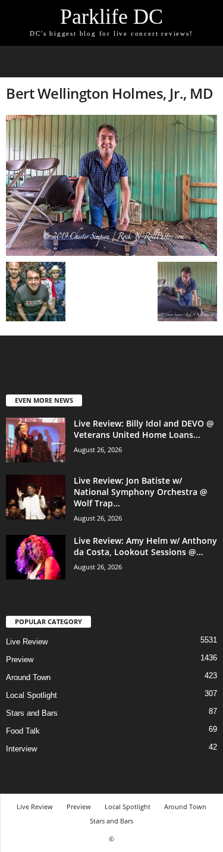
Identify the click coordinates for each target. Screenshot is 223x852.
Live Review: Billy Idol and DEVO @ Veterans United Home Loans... (144, 429)
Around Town (28, 677)
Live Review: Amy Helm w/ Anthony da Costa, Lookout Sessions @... (145, 546)
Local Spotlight (31, 695)
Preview (19, 659)
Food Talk (23, 730)
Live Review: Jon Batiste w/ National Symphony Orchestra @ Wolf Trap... (141, 492)
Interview (21, 748)
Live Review (27, 641)
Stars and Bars (32, 713)
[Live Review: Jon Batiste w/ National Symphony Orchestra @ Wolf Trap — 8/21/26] (35, 497)
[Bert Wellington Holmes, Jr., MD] (111, 185)
